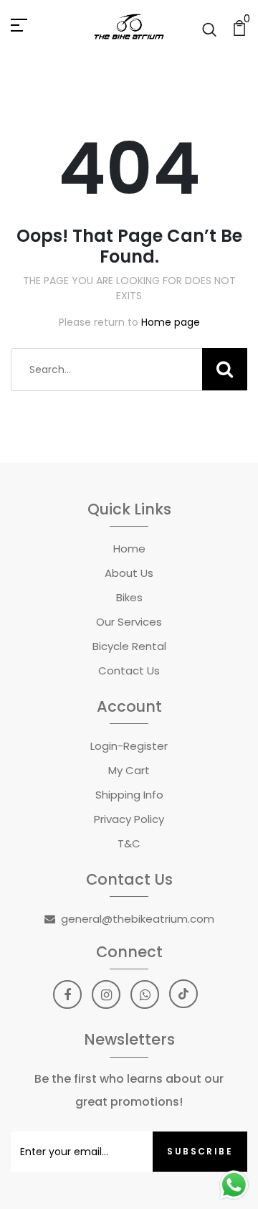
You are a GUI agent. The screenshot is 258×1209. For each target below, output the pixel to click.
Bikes (129, 597)
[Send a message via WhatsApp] (234, 1185)
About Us (129, 572)
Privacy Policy (129, 819)
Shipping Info (129, 794)
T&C (129, 843)
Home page (170, 322)
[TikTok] (183, 993)
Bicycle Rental (129, 646)
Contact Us (129, 670)
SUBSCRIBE (200, 1151)
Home (129, 548)
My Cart (129, 770)
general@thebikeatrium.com (137, 918)
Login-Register (129, 745)
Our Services (129, 621)
